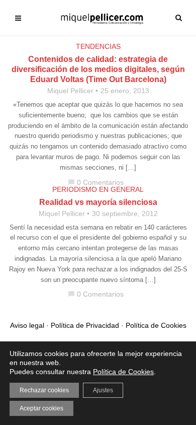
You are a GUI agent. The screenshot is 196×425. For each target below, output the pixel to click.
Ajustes (103, 390)
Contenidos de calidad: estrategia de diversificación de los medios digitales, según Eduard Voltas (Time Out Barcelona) (98, 69)
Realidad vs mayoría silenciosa (98, 202)
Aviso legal (27, 325)
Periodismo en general (98, 189)
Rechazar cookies (44, 390)
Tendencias (98, 46)
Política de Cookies (156, 325)
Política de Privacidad (85, 325)
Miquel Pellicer (70, 90)
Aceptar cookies (41, 408)
